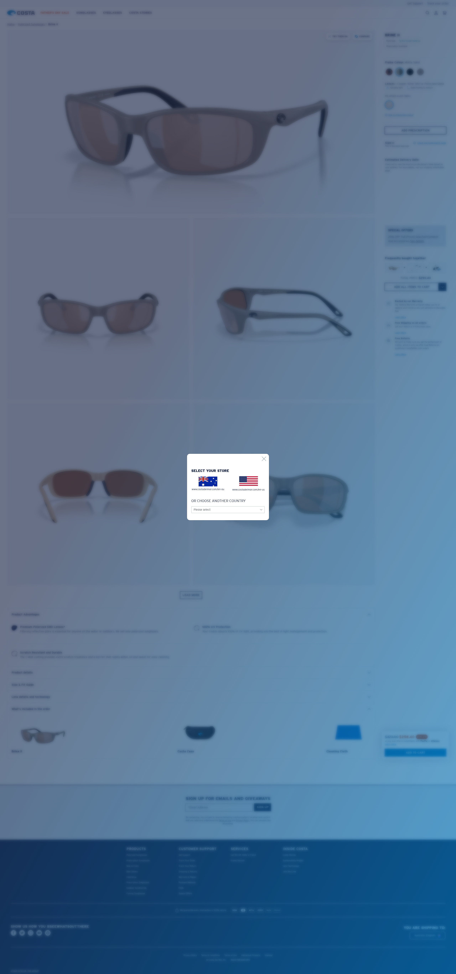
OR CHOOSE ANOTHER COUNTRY (218, 501)
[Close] (264, 459)
